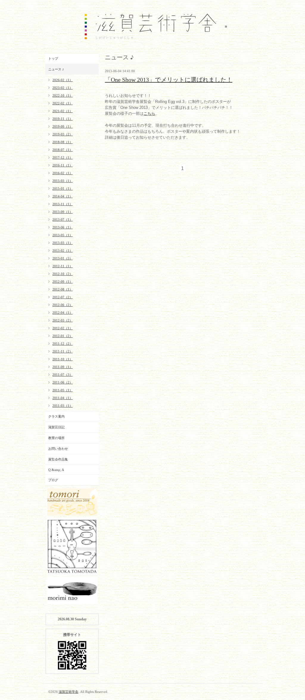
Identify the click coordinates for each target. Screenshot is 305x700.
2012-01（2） (62, 336)
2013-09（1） (62, 212)
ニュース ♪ (56, 69)
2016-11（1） (62, 165)
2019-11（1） (62, 118)
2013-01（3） (62, 258)
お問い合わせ (58, 448)
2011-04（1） (62, 398)
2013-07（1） (62, 219)
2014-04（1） (62, 196)
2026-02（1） (62, 80)
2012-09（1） (62, 281)
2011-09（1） (62, 367)
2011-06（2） (62, 382)
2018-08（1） (62, 142)
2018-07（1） (62, 150)
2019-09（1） (62, 126)
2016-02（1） (62, 173)
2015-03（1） (62, 181)
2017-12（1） (62, 157)
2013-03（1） (62, 243)
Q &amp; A (56, 470)
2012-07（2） (62, 297)
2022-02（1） (62, 103)
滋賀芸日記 (56, 427)
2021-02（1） (62, 111)
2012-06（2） (62, 305)
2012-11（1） (62, 266)
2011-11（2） (62, 351)
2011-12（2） (62, 343)
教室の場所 (56, 438)
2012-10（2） (62, 274)
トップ (53, 58)
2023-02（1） (62, 87)
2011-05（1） (62, 390)
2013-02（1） (62, 250)
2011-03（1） (62, 405)
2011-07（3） (62, 374)
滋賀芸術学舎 (68, 691)
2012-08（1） (62, 289)
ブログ (53, 480)
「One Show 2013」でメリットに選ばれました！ (168, 79)
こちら (149, 113)
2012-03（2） (62, 320)
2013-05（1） (62, 235)
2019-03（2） (62, 134)
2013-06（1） (62, 227)
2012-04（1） (62, 312)
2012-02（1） (62, 328)
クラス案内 (56, 416)
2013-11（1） (62, 204)
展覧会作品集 (58, 459)
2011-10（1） (62, 359)
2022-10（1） (62, 95)
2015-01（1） (62, 188)
